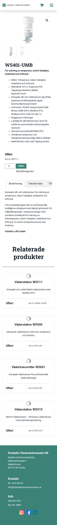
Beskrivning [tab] (15, 183)
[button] (47, 20)
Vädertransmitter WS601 (28, 367)
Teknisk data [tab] (35, 183)
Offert (21, 166)
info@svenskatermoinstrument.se (24, 487)
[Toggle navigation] (51, 5)
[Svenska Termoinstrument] (19, 5)
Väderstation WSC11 (29, 282)
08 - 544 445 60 (15, 483)
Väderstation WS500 (28, 324)
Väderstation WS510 (28, 409)
